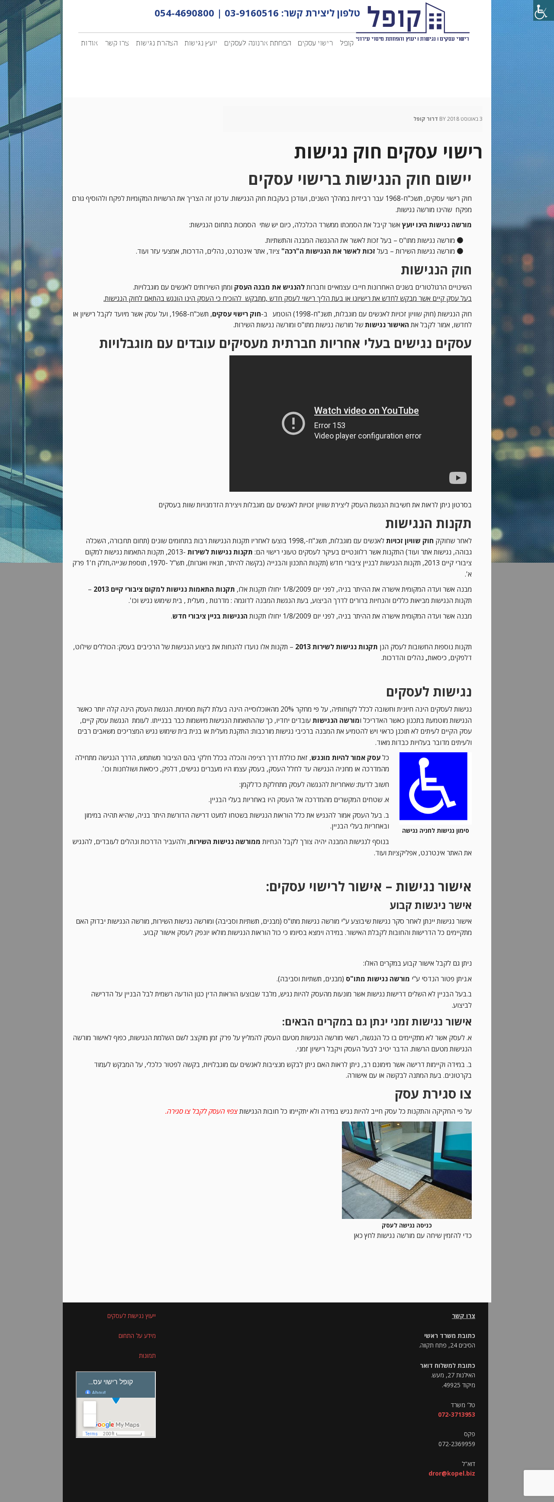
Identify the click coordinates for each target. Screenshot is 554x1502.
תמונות (147, 1355)
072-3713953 (456, 1414)
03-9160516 (252, 12)
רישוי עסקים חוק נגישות (388, 151)
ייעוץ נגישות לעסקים (131, 1316)
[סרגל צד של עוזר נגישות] (543, 10)
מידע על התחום (137, 1335)
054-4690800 (184, 12)
